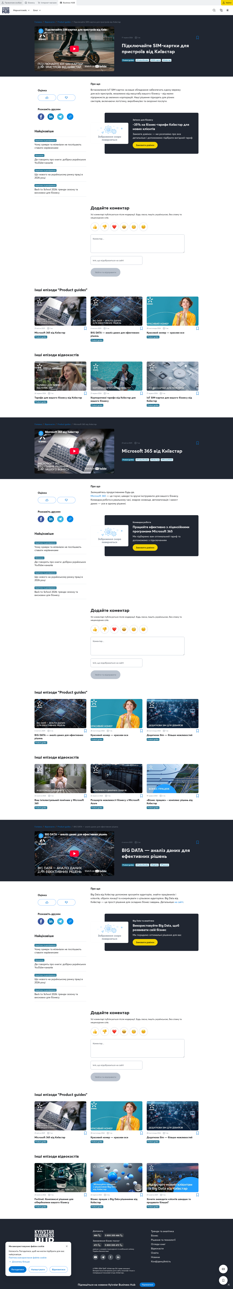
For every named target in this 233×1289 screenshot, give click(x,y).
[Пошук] (214, 10)
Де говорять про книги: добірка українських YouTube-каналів (60, 161)
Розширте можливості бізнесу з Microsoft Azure (115, 802)
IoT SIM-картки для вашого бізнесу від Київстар (169, 399)
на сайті (178, 902)
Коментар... (98, 238)
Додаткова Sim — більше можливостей (169, 735)
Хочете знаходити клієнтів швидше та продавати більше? (169, 1201)
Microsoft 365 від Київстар (50, 332)
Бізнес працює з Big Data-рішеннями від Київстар (114, 1201)
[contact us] (223, 1269)
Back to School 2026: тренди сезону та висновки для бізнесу (56, 191)
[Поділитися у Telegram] (60, 116)
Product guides (64, 22)
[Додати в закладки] (197, 37)
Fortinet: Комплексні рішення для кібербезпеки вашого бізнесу (54, 1201)
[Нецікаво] (66, 97)
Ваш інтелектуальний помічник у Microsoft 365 (59, 802)
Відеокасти (50, 22)
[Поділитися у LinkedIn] (50, 116)
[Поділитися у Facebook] (41, 116)
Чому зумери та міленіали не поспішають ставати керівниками (58, 146)
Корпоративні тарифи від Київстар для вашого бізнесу (113, 399)
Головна (38, 22)
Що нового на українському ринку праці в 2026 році (59, 176)
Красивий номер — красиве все (165, 332)
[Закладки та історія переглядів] (221, 10)
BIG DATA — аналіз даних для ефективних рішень (115, 334)
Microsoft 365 (98, 496)
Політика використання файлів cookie (28, 1257)
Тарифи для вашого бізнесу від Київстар (58, 397)
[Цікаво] (47, 97)
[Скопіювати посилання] (70, 116)
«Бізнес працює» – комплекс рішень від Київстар (170, 802)
